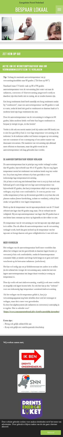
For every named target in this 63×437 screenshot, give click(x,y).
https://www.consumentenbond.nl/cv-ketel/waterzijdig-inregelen (31, 311)
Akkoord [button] (50, 432)
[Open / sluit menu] (59, 9)
